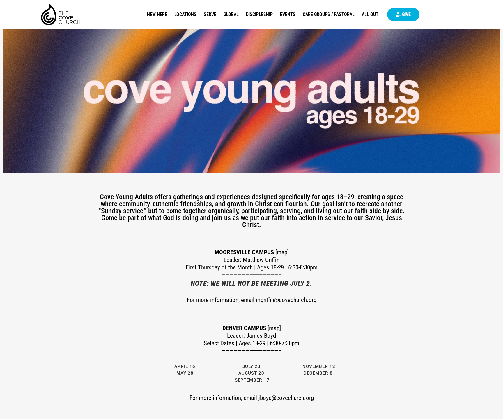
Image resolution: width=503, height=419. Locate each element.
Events (287, 14)
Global (231, 14)
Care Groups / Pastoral (329, 14)
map (274, 328)
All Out (370, 14)
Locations (185, 14)
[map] (282, 252)
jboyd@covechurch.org (286, 397)
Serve (210, 14)
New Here (157, 14)
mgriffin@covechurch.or (285, 299)
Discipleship (259, 14)
